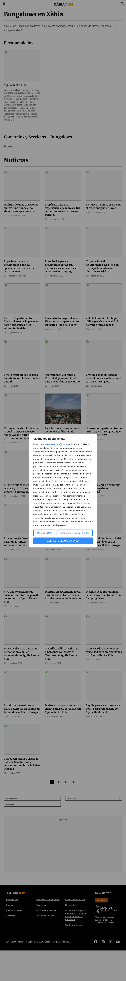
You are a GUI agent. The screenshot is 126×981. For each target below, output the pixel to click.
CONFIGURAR (44, 533)
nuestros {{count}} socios (56, 444)
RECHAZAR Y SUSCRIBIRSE (74, 533)
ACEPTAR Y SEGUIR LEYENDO (63, 541)
